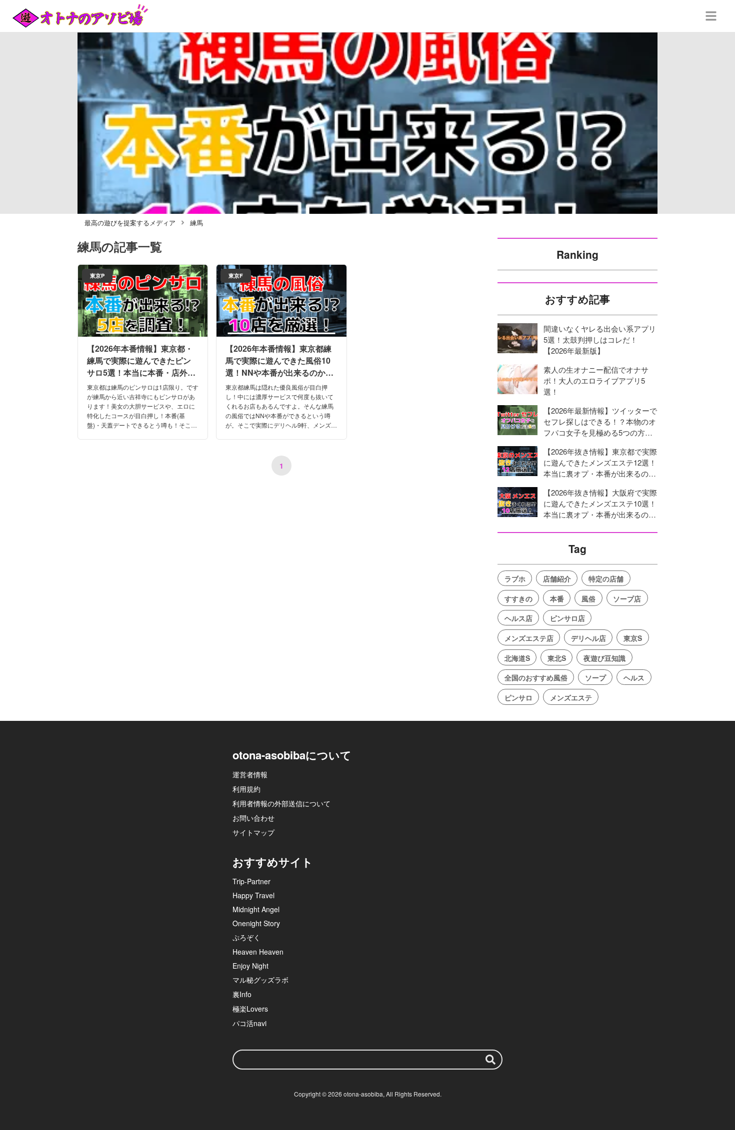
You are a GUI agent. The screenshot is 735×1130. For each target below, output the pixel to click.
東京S (633, 638)
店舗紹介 (557, 578)
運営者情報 (250, 774)
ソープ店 (627, 598)
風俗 (589, 598)
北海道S (517, 658)
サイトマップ (253, 832)
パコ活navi (249, 1023)
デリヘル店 (588, 638)
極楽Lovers (250, 1009)
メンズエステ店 (529, 638)
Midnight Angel (256, 909)
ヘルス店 (518, 618)
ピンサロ (518, 697)
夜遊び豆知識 (605, 658)
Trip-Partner (251, 881)
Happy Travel (253, 895)
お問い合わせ (253, 818)
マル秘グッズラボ (260, 980)
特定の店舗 (606, 578)
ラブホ (515, 578)
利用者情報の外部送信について (281, 803)
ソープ (595, 677)
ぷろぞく (246, 937)
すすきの (518, 598)
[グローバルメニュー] (711, 16)
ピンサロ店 (567, 618)
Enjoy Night (250, 966)
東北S (557, 658)
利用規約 (246, 789)
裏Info (242, 994)
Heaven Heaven (258, 952)
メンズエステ (571, 697)
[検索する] (490, 1060)
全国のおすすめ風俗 (536, 677)
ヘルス (634, 677)
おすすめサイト (272, 862)
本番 (557, 598)
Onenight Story (256, 923)
